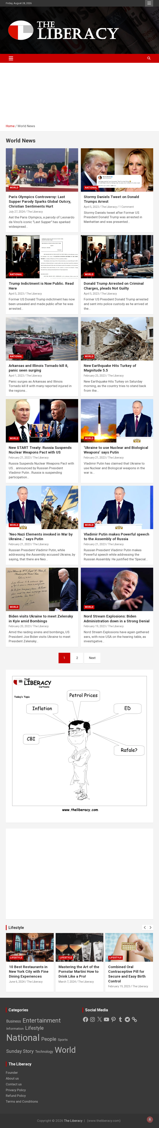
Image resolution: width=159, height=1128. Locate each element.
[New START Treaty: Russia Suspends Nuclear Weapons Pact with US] (42, 420)
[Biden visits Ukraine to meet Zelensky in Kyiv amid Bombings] (42, 589)
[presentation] (145, 927)
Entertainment (41, 1020)
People (48, 1039)
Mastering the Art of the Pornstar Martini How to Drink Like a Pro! (29, 972)
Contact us (14, 1084)
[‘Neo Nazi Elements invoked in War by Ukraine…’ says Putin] (42, 507)
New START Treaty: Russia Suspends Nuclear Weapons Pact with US (40, 450)
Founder (12, 1073)
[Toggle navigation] (11, 58)
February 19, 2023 (95, 626)
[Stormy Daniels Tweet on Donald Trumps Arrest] (117, 170)
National (91, 187)
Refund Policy (16, 1096)
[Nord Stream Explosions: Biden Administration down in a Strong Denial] (117, 589)
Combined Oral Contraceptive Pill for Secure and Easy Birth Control (77, 974)
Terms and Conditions (22, 1101)
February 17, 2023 (119, 981)
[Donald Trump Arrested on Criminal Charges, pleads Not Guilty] (117, 257)
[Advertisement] (79, 95)
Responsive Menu (149, 3)
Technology (44, 1052)
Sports (63, 1040)
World (14, 187)
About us (12, 1078)
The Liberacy (35, 211)
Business (13, 1021)
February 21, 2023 (20, 457)
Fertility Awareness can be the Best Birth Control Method (128, 972)
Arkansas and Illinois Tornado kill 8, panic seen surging (38, 368)
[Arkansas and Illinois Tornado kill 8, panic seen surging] (42, 338)
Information (15, 1029)
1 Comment (126, 206)
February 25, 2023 (95, 375)
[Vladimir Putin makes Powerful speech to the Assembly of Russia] (117, 507)
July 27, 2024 (17, 211)
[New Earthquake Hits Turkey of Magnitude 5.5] (117, 338)
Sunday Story (20, 1051)
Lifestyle (16, 927)
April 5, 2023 (91, 206)
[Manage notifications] (150, 1119)
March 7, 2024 (17, 981)
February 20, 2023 (20, 626)
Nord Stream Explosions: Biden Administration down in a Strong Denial (116, 618)
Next (92, 658)
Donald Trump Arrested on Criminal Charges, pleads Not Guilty (114, 286)
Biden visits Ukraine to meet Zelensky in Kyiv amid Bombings (41, 618)
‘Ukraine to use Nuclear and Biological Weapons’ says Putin (116, 450)
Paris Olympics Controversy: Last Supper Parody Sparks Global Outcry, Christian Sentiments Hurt (40, 202)
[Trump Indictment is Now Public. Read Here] (42, 257)
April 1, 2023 (16, 375)
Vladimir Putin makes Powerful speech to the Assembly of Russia (116, 536)
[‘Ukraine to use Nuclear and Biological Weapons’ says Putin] (117, 420)
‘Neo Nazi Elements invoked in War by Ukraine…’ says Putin (41, 536)
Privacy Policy (16, 1090)
